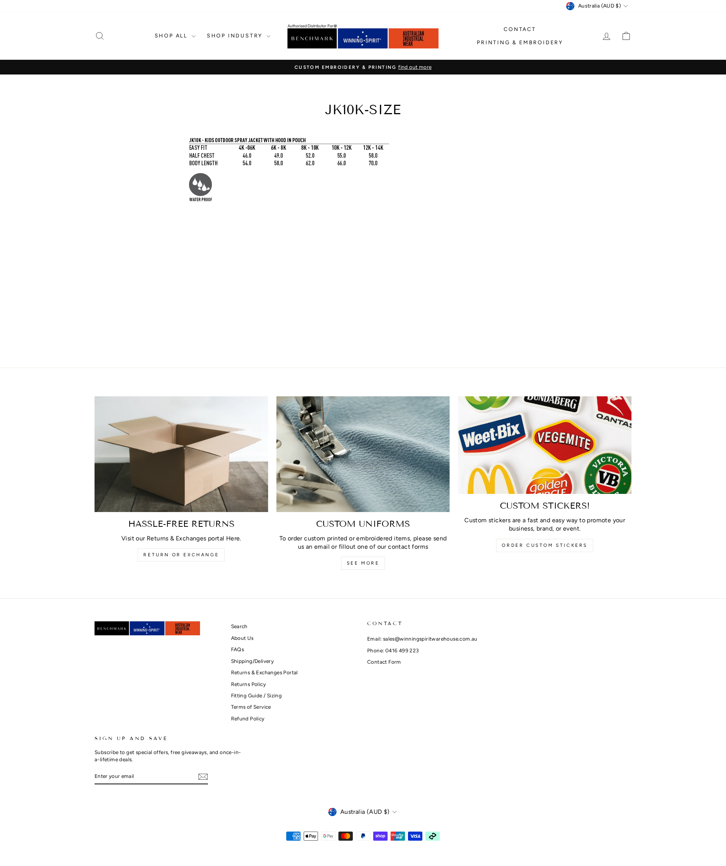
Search (239, 626)
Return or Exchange (181, 554)
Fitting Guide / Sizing (256, 695)
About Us (242, 638)
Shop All (172, 36)
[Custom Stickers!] (544, 445)
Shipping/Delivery (252, 661)
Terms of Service (251, 707)
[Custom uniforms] (363, 454)
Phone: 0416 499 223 (393, 650)
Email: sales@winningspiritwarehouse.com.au (422, 639)
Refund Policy (248, 718)
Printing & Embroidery (520, 42)
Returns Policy (248, 684)
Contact (520, 29)
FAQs (237, 649)
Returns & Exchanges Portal (264, 672)
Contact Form (384, 662)
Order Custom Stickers (545, 545)
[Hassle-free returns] (181, 454)
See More (363, 563)
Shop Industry (236, 36)
